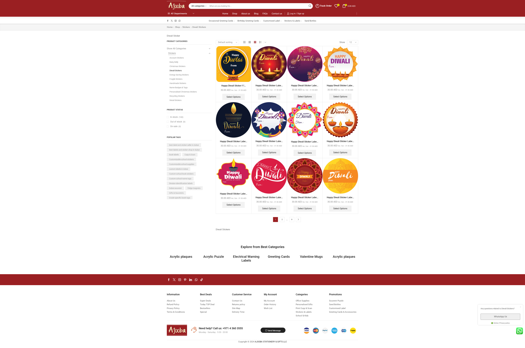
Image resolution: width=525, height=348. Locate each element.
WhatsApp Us (500, 316)
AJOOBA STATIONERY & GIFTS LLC (271, 341)
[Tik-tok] (201, 279)
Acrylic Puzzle (213, 257)
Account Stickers (177, 58)
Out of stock (177, 121)
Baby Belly (174, 62)
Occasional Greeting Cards (221, 21)
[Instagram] (176, 21)
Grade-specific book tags (179, 198)
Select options (233, 97)
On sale (175, 126)
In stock (176, 117)
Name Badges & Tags (179, 87)
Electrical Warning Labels (246, 259)
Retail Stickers (175, 100)
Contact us (277, 13)
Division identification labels (180, 183)
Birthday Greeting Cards (248, 21)
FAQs (265, 13)
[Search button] (310, 6)
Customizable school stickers (181, 159)
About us (245, 13)
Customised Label (271, 21)
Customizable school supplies (181, 164)
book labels (174, 155)
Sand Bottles (310, 21)
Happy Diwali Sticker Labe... (269, 85)
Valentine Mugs (311, 257)
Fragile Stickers (176, 79)
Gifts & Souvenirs (176, 193)
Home (225, 13)
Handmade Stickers (178, 83)
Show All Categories (176, 48)
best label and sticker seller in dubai (184, 145)
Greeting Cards (279, 257)
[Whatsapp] (180, 21)
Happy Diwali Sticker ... (233, 85)
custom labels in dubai (178, 169)
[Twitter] (172, 21)
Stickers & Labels (292, 21)
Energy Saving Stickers (179, 75)
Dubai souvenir (175, 188)
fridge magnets (194, 188)
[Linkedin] (190, 279)
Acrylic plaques (181, 257)
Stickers (186, 27)
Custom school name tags (180, 178)
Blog (256, 13)
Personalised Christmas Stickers (183, 92)
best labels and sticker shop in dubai (184, 150)
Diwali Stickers (176, 70)
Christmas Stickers (177, 66)
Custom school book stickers (181, 174)
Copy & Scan (190, 155)
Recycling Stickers (177, 96)
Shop (234, 13)
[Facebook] (168, 21)
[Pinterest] (185, 279)
